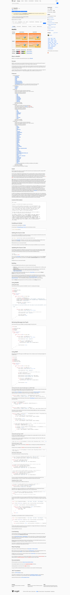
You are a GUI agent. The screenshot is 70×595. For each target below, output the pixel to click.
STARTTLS (18, 100)
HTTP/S (16, 88)
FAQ (21, 551)
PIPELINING (18, 97)
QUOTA (18, 126)
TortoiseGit (18, 256)
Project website (51, 17)
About (30, 591)
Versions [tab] (34, 26)
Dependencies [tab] (25, 26)
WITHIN (18, 140)
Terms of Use (33, 591)
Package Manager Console (21, 227)
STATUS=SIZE (19, 158)
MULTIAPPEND (19, 134)
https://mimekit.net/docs (17, 270)
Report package (51, 30)
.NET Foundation (18, 572)
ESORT (18, 147)
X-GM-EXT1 (18, 163)
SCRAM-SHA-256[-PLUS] (18, 82)
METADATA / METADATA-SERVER (22, 148)
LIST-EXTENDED (19, 146)
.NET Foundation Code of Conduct (35, 575)
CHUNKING (18, 99)
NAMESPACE (19, 129)
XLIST (17, 162)
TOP (17, 110)
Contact (13, 584)
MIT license (50, 21)
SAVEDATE (18, 161)
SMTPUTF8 (18, 101)
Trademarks (52, 591)
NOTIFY (18, 149)
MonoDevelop (25, 536)
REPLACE (18, 160)
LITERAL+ (18, 127)
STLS (17, 115)
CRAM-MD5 (17, 76)
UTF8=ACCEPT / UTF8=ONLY (21, 155)
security (52, 39)
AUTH (17, 96)
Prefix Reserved (15, 9)
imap (54, 38)
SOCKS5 (16, 87)
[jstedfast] (48, 35)
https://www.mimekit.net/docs (28, 562)
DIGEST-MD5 (17, 77)
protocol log (33, 553)
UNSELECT (18, 135)
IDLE (17, 128)
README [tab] (14, 26)
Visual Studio (32, 272)
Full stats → (56, 7)
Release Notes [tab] (40, 26)
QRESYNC (18, 142)
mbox (55, 42)
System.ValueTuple (15, 277)
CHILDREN (18, 131)
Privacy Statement (47, 591)
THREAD (18, 144)
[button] (29, 14)
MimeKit (31, 58)
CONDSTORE (19, 137)
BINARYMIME (19, 98)
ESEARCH (18, 138)
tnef (57, 43)
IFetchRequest (32, 398)
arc (55, 39)
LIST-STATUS (18, 151)
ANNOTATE (18, 145)
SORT (17, 143)
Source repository (51, 19)
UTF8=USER (18, 117)
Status (29, 584)
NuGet (25, 225)
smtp (49, 38)
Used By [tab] (30, 26)
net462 (49, 44)
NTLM (16, 79)
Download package (52, 22)
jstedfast (50, 35)
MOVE (18, 154)
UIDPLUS (18, 136)
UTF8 (17, 116)
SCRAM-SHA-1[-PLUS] (18, 81)
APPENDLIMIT (19, 157)
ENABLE (18, 141)
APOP (26, 106)
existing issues (31, 550)
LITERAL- (18, 156)
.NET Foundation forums (25, 577)
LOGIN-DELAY (19, 112)
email (51, 43)
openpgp (49, 42)
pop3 (51, 38)
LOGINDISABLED (19, 132)
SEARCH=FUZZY (19, 153)
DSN (17, 95)
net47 (52, 44)
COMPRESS (18, 139)
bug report (29, 548)
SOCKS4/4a (17, 86)
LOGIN (16, 78)
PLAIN (16, 80)
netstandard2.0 (50, 47)
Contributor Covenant (34, 574)
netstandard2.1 (50, 48)
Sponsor (50, 28)
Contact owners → (56, 33)
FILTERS (18, 150)
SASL (17, 114)
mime (49, 39)
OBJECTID (18, 159)
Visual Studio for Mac (18, 536)
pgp (52, 42)
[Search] (57, 3)
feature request (35, 548)
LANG (17, 118)
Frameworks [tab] (19, 26)
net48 (55, 44)
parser (54, 43)
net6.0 (49, 46)
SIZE (17, 94)
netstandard (53, 46)
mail (48, 43)
